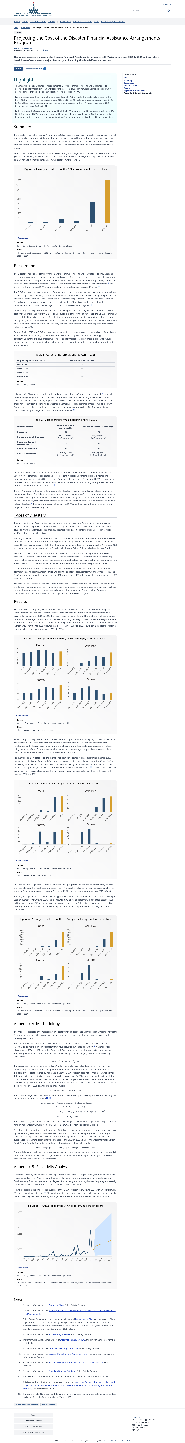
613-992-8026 (143, 1422)
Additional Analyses (82, 21)
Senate (33, 1415)
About (25, 21)
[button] (31, 48)
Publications (65, 21)
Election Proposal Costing (113, 21)
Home (17, 21)
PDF (45, 50)
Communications (38, 21)
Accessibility (126, 1441)
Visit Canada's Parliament (33, 1432)
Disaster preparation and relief (26, 1404)
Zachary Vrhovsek (21, 48)
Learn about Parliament (34, 1426)
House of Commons (33, 1420)
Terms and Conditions (111, 1441)
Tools (96, 21)
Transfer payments (49, 1404)
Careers (51, 21)
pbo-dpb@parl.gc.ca (146, 1420)
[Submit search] (168, 10)
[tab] (18, 69)
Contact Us (136, 1417)
